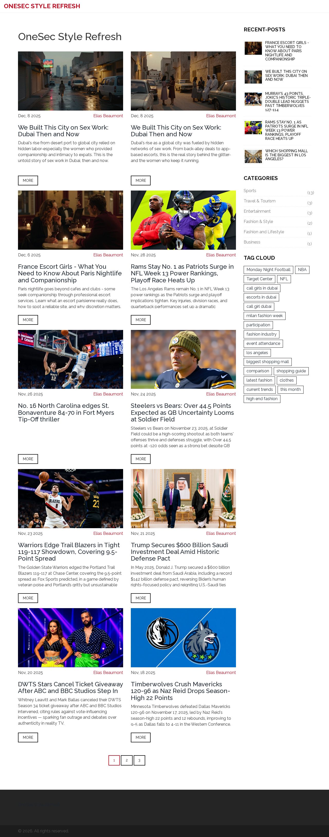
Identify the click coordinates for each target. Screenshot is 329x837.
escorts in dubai (261, 297)
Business (277, 243)
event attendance (263, 343)
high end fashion (262, 398)
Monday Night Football (268, 269)
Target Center (259, 278)
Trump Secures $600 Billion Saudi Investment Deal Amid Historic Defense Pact (179, 551)
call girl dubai (258, 306)
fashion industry (261, 334)
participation (258, 324)
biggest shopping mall (267, 361)
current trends (259, 389)
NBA (302, 269)
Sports (277, 191)
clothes (287, 380)
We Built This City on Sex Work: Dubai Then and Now (63, 131)
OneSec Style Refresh (42, 6)
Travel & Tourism (277, 202)
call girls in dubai (262, 288)
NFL (284, 278)
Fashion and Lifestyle (277, 232)
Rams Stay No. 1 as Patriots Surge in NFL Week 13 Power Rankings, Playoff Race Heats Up (182, 273)
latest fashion (259, 380)
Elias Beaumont (108, 115)
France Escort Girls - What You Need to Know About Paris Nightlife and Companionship (70, 273)
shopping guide (291, 370)
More (28, 180)
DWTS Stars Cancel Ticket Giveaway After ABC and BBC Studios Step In (70, 687)
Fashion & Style (277, 222)
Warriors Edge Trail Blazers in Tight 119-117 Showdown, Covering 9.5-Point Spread (69, 551)
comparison (257, 370)
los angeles (257, 352)
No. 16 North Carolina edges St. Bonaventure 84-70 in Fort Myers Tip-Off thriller (66, 412)
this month (290, 389)
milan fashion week (264, 315)
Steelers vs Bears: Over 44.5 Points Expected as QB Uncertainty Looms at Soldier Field (182, 412)
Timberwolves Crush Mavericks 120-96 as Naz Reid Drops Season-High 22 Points (180, 690)
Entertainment (277, 212)
